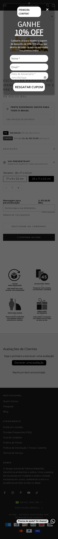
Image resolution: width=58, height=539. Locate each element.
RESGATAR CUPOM (29, 87)
